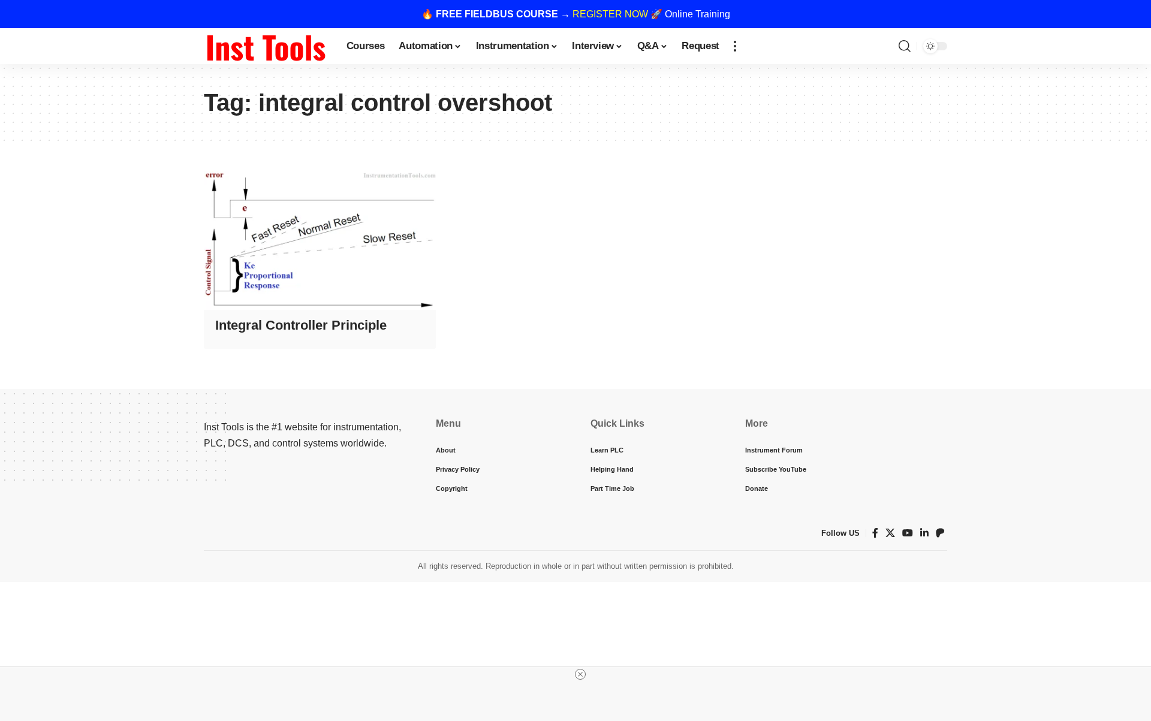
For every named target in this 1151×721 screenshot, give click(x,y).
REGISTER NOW (610, 14)
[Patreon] (940, 533)
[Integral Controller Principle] (320, 240)
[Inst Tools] (265, 46)
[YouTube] (907, 533)
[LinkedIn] (924, 533)
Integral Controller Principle (301, 325)
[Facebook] (875, 533)
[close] (580, 674)
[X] (890, 533)
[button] (735, 46)
